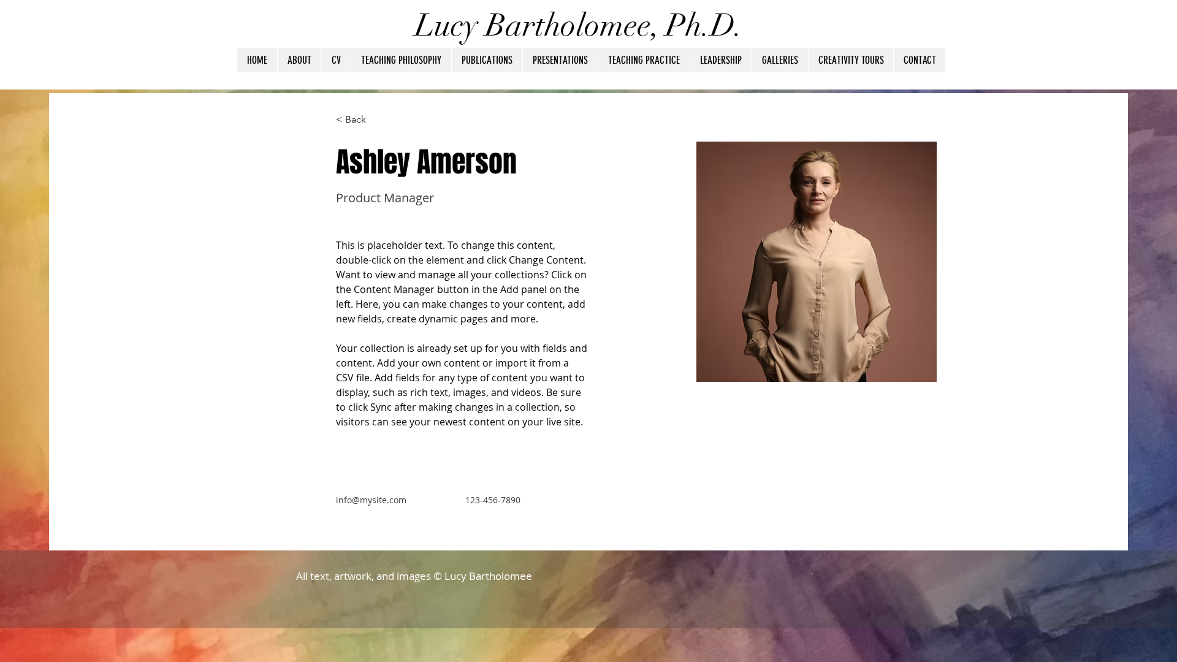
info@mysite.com (371, 500)
